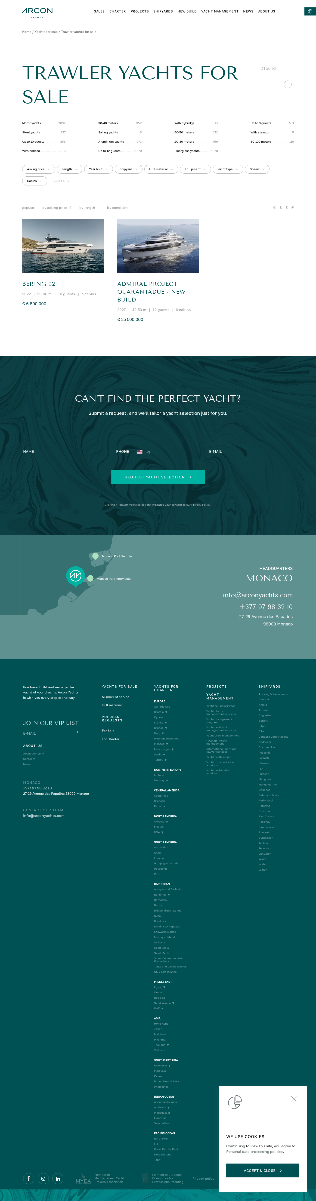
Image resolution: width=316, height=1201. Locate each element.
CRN (261, 731)
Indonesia (160, 1065)
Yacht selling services (220, 706)
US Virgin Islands (165, 971)
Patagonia (160, 868)
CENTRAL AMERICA (167, 790)
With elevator (260, 132)
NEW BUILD (187, 11)
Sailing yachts (108, 132)
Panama (159, 806)
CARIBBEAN (162, 884)
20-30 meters (184, 141)
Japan (158, 1029)
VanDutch (265, 853)
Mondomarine (268, 784)
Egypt (158, 987)
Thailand (159, 1045)
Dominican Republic (167, 926)
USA (157, 832)
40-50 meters (184, 132)
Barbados (160, 900)
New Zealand (162, 1154)
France (158, 722)
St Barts (159, 942)
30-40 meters (108, 123)
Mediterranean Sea (166, 738)
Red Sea (159, 997)
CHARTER (117, 11)
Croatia (159, 712)
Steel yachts (31, 132)
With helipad (31, 151)
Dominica (160, 921)
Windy (263, 869)
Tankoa (263, 843)
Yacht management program (219, 721)
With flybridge (184, 123)
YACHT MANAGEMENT (220, 11)
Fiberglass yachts (187, 151)
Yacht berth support (219, 757)
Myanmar (160, 1039)
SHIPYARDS (163, 11)
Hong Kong (161, 1023)
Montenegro (162, 749)
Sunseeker (266, 837)
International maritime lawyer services (221, 750)
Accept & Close (260, 1170)
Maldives (160, 1034)
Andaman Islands (165, 1102)
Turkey (158, 759)
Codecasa (265, 742)
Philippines (161, 1086)
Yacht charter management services (221, 712)
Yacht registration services (218, 772)
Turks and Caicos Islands (170, 966)
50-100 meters (261, 141)
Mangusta (265, 779)
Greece (159, 728)
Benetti (263, 720)
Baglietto (265, 715)
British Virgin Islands (167, 910)
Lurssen (264, 774)
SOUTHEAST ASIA (166, 1060)
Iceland (159, 775)
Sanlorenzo (266, 827)
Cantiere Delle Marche (273, 736)
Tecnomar (265, 848)
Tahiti (157, 1159)
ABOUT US (266, 11)
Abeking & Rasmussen (273, 694)
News (27, 764)
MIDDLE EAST (163, 981)
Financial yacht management (216, 742)
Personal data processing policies (254, 1151)
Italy (157, 733)
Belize (158, 905)
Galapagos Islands (166, 863)
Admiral (264, 699)
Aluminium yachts (111, 141)
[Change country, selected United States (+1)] (140, 452)
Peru (157, 874)
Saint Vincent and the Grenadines (168, 960)
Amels (263, 704)
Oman (158, 992)
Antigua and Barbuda (168, 889)
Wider (262, 864)
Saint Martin (162, 953)
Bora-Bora (161, 1138)
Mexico (159, 826)
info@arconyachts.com (258, 595)
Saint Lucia (161, 947)
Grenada (159, 801)
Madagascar (162, 1112)
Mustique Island (164, 937)
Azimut (263, 710)
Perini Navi (266, 800)
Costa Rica (161, 795)
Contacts (29, 759)
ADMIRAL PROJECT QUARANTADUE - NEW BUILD (151, 292)
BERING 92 (38, 284)
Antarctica (161, 847)
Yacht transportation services (220, 764)
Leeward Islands (165, 931)
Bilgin (262, 726)
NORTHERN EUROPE (167, 769)
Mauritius (160, 1118)
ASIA (157, 1018)
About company (33, 753)
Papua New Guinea (166, 1081)
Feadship (264, 752)
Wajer (262, 859)
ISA (261, 768)
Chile (157, 852)
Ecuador (159, 858)
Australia (160, 1107)
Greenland (161, 821)
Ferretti (264, 758)
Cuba (157, 916)
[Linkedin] (57, 1178)
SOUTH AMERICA (165, 842)
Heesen (264, 763)
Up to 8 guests (261, 123)
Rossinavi (265, 821)
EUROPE (159, 701)
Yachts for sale (46, 32)
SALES (99, 11)
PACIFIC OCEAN (164, 1133)
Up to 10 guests (33, 141)
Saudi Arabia (162, 1003)
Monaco (159, 743)
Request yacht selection (155, 477)
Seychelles (161, 1123)
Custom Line (267, 747)
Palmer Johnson (269, 795)
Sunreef (264, 832)
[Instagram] (43, 1178)
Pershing (264, 805)
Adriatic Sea (162, 706)
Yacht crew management (223, 735)
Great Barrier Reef (166, 1149)
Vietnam (159, 1050)
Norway (159, 780)
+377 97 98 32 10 (266, 607)
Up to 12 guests (109, 151)
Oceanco (264, 789)
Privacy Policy (201, 504)
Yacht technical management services (221, 729)
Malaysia (160, 1070)
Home (26, 32)
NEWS (248, 11)
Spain (157, 754)
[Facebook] (28, 1178)
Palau (158, 1076)
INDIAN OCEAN (164, 1096)
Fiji (156, 1143)
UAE (157, 1008)
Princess (264, 811)
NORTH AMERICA (165, 816)
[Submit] (77, 732)
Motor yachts (31, 123)
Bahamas (160, 894)
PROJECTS (140, 11)
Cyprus (158, 717)
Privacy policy (203, 1178)
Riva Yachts (266, 816)
